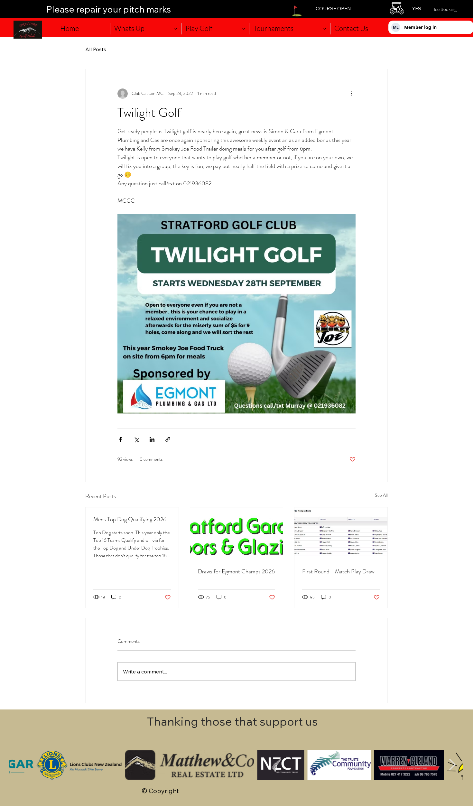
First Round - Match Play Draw (338, 571)
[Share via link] (168, 439)
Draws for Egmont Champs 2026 (236, 571)
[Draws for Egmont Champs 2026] (236, 533)
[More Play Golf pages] (243, 28)
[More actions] (352, 93)
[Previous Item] (20, 765)
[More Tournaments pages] (324, 28)
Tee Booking (445, 9)
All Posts (95, 49)
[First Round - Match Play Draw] (340, 533)
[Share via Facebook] (120, 439)
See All (381, 495)
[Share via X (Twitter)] (136, 439)
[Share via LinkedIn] (152, 439)
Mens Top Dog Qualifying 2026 (129, 519)
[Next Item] (452, 765)
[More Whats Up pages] (175, 28)
